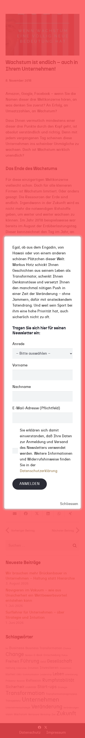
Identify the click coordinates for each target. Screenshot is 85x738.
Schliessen (69, 504)
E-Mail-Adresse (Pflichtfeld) (36, 408)
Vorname (19, 365)
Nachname (21, 387)
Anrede (18, 344)
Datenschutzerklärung (38, 471)
